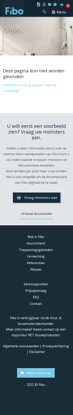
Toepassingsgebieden (36, 250)
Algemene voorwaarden (21, 346)
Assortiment (36, 243)
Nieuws (36, 269)
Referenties (36, 263)
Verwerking (36, 256)
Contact (36, 303)
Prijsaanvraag (35, 290)
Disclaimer (37, 352)
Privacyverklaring (56, 346)
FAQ (36, 297)
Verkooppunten (36, 284)
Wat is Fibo (36, 237)
